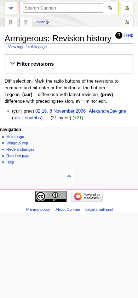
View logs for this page (27, 46)
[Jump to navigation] (11, 8)
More (40, 22)
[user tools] (127, 8)
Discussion (26, 23)
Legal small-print (99, 209)
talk (17, 117)
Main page (15, 137)
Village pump (17, 143)
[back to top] (69, 176)
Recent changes (20, 149)
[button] (68, 63)
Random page (18, 156)
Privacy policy (38, 209)
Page (11, 23)
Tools (127, 23)
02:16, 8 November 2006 (60, 111)
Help (128, 35)
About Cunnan (68, 209)
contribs (33, 117)
